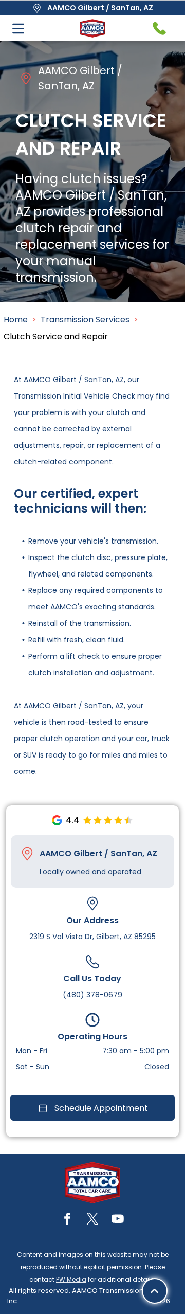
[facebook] (67, 1220)
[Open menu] (18, 28)
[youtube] (117, 1220)
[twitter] (92, 1220)
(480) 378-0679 (92, 994)
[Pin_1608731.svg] (27, 853)
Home (16, 320)
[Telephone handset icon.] (159, 28)
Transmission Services (85, 320)
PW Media (71, 1279)
